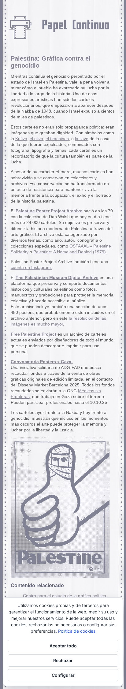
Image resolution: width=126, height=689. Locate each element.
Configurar (63, 675)
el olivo (36, 138)
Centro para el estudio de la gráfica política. (65, 596)
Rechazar (63, 660)
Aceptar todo (63, 645)
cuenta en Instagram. (31, 267)
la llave (81, 138)
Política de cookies (76, 631)
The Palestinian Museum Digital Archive (57, 277)
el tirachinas (57, 138)
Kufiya (21, 138)
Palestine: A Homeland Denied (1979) (69, 252)
